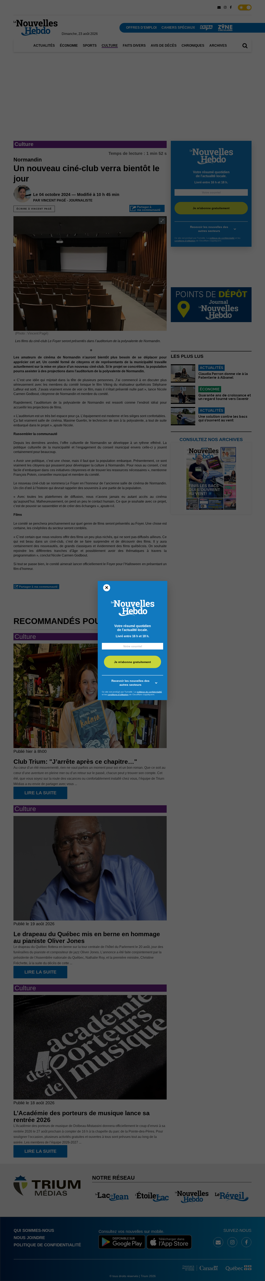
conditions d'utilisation (118, 694)
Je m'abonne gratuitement (132, 662)
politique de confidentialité (149, 691)
